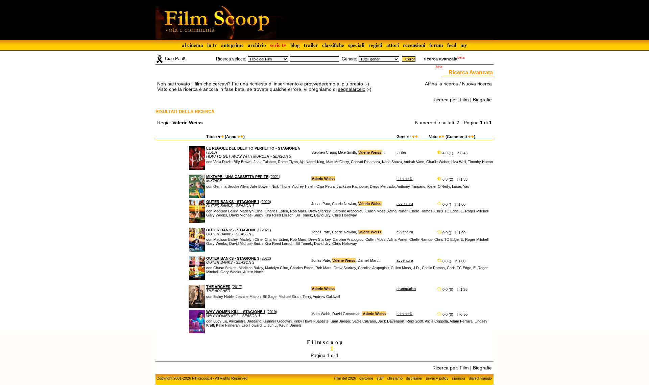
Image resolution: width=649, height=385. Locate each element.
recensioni (414, 45)
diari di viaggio (480, 378)
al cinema (192, 45)
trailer (311, 45)
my (463, 45)
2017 (237, 287)
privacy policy (437, 378)
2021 (275, 177)
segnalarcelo (351, 89)
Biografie (482, 99)
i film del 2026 (345, 378)
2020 (266, 202)
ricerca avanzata (440, 58)
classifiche (333, 45)
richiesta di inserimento (274, 83)
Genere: (349, 58)
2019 (272, 312)
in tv (212, 45)
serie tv (278, 45)
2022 (266, 258)
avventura (404, 204)
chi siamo (395, 378)
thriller (401, 152)
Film (464, 99)
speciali (356, 45)
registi (375, 45)
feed (451, 45)
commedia (404, 179)
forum (436, 45)
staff (380, 378)
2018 (212, 152)
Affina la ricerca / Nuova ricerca (458, 83)
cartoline (366, 378)
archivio (257, 45)
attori (392, 45)
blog (295, 45)
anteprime (232, 45)
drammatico (406, 289)
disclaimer (414, 378)
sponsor (458, 378)
